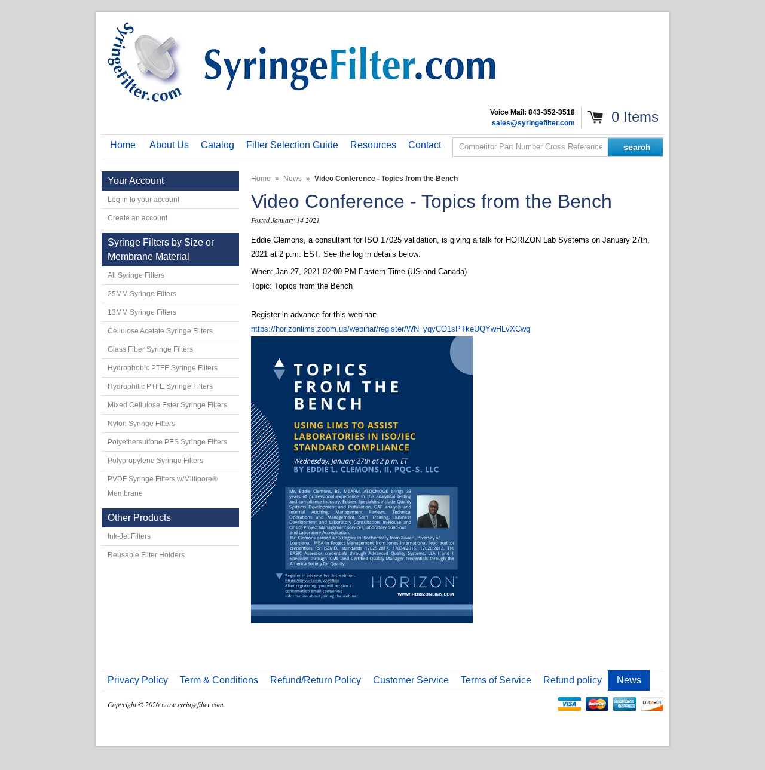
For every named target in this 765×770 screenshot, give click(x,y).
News (292, 178)
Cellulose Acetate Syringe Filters (160, 331)
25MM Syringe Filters (142, 294)
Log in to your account (143, 199)
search (637, 147)
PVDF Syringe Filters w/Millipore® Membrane (163, 486)
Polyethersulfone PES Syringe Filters (167, 442)
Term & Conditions (219, 680)
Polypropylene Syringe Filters (155, 460)
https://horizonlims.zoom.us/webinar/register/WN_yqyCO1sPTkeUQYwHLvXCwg (390, 328)
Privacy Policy (138, 680)
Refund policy (572, 680)
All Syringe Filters (136, 275)
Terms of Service (496, 680)
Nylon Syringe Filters (141, 423)
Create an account (137, 218)
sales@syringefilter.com (533, 123)
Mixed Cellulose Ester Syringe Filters (167, 405)
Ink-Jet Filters (129, 536)
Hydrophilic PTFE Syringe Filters (160, 386)
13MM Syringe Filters (142, 312)
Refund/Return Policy (315, 680)
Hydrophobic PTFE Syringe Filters (163, 368)
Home (261, 178)
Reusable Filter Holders (146, 555)
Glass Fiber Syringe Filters (150, 349)
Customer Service (411, 680)
